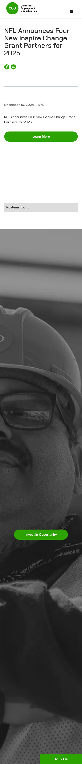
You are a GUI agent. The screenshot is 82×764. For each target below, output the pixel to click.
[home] (20, 10)
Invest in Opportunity (41, 534)
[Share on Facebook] (6, 67)
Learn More (41, 136)
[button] (71, 11)
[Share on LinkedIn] (13, 67)
